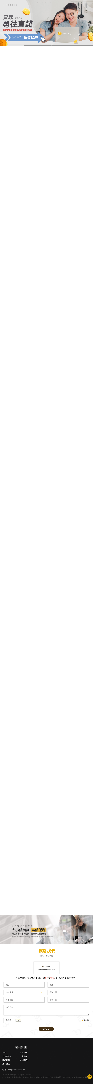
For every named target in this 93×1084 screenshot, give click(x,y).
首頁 (42, 956)
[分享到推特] (17, 1047)
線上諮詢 (6, 1064)
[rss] (25, 1047)
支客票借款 (6, 1056)
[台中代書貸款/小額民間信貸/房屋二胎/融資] (46, 930)
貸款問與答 (24, 1060)
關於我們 (6, 1060)
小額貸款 (23, 1053)
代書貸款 (23, 1056)
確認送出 (45, 1029)
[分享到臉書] (21, 1047)
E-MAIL (46, 967)
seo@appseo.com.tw (16, 1070)
